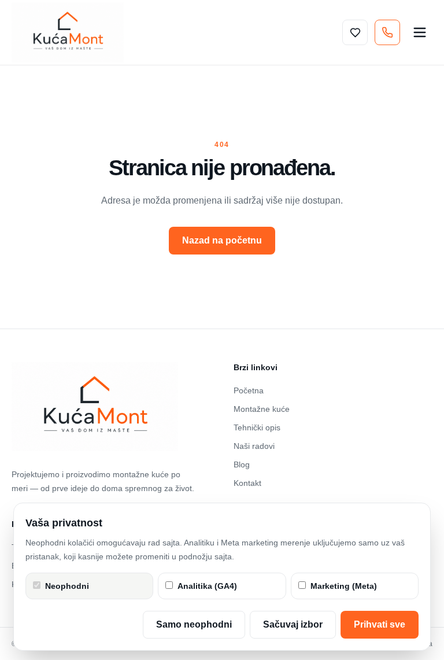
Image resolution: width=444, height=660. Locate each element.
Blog (242, 464)
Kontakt (247, 483)
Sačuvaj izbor (293, 624)
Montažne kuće (262, 409)
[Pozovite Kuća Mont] (387, 32)
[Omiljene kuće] (355, 32)
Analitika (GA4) (207, 586)
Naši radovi (254, 446)
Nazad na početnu (222, 240)
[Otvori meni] (419, 32)
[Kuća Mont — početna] (68, 32)
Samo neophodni (194, 624)
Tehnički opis (257, 427)
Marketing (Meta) (343, 586)
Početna (249, 390)
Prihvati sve (379, 624)
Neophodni (67, 586)
